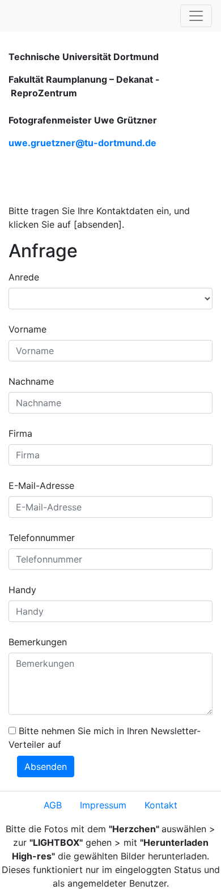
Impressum (103, 805)
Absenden (45, 766)
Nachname (31, 381)
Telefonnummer (41, 537)
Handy (22, 589)
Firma (20, 433)
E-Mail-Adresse (41, 485)
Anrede (23, 277)
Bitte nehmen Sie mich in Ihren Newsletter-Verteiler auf (104, 737)
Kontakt (160, 805)
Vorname (27, 329)
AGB (53, 805)
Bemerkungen (37, 642)
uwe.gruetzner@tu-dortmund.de (82, 142)
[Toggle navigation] (196, 16)
